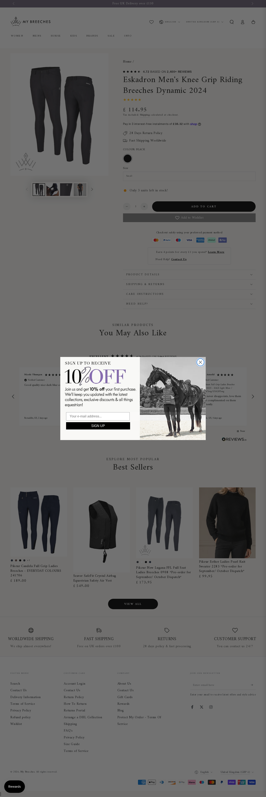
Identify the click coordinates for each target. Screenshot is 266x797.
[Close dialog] (200, 362)
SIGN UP (98, 426)
